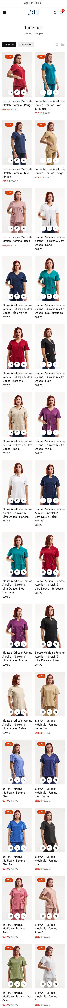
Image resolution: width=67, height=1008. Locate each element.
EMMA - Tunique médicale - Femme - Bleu (14, 792)
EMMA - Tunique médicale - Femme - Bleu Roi (14, 860)
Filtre (11, 44)
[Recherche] (55, 12)
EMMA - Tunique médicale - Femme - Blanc (47, 996)
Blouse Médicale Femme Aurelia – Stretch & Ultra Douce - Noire (50, 656)
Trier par (25, 44)
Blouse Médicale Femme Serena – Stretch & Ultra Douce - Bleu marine (17, 309)
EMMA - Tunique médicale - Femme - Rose (14, 928)
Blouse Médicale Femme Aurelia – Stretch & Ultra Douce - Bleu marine (50, 515)
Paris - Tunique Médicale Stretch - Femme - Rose (17, 239)
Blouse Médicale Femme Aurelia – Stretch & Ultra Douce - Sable (17, 724)
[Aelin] (33, 12)
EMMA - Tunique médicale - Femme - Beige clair (47, 724)
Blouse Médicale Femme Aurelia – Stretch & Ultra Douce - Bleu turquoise (17, 586)
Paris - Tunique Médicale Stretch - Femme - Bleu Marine (17, 173)
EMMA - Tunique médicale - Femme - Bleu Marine (47, 792)
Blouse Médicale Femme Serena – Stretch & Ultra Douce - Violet (50, 445)
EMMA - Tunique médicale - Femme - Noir (47, 860)
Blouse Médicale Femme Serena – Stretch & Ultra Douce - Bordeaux (17, 377)
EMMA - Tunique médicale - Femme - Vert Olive (17, 996)
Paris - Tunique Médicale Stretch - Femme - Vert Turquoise (50, 105)
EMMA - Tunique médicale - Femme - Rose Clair (47, 928)
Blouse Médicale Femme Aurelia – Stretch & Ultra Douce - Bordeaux (50, 584)
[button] (17, 92)
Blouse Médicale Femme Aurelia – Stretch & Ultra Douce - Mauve (17, 656)
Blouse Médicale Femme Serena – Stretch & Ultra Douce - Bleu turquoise (50, 309)
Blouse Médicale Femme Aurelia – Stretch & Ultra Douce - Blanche (17, 513)
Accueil (27, 33)
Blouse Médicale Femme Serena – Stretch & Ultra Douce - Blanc (50, 241)
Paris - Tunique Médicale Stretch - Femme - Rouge (17, 103)
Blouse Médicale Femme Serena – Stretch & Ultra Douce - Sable (17, 445)
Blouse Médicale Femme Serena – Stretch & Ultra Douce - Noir (50, 377)
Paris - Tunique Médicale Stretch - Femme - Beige (50, 171)
